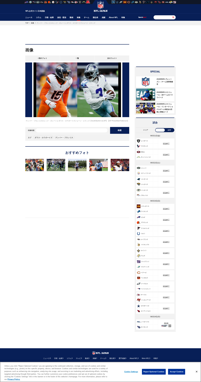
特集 (123, 17)
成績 (103, 17)
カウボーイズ (145, 306)
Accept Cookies (176, 372)
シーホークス (145, 322)
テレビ (78, 358)
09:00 (166, 323)
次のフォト (111, 58)
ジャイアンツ (145, 261)
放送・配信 (61, 17)
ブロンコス (144, 195)
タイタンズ (144, 327)
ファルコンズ (145, 228)
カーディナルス (146, 311)
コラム (38, 17)
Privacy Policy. (14, 379)
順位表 (95, 17)
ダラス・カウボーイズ (43, 138)
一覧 (77, 58)
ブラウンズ (144, 222)
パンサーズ (144, 179)
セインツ (143, 250)
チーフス (143, 294)
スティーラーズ (146, 173)
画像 (78, 17)
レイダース (144, 141)
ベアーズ (143, 272)
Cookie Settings (131, 372)
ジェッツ (143, 168)
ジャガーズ (144, 184)
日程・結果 (49, 17)
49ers (143, 152)
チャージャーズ (146, 157)
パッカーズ (144, 190)
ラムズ (143, 255)
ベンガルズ (144, 278)
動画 (71, 17)
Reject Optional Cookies (153, 372)
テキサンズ (144, 146)
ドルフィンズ (145, 266)
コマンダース (145, 206)
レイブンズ (144, 239)
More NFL (145, 358)
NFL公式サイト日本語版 (35, 11)
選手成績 (122, 358)
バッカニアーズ (146, 300)
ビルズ (143, 217)
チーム (86, 17)
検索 (120, 130)
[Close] (197, 372)
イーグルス (144, 283)
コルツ (143, 233)
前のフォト (43, 58)
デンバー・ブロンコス (64, 138)
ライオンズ (144, 211)
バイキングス (145, 244)
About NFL (113, 17)
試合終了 (166, 143)
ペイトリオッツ (146, 289)
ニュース (28, 17)
